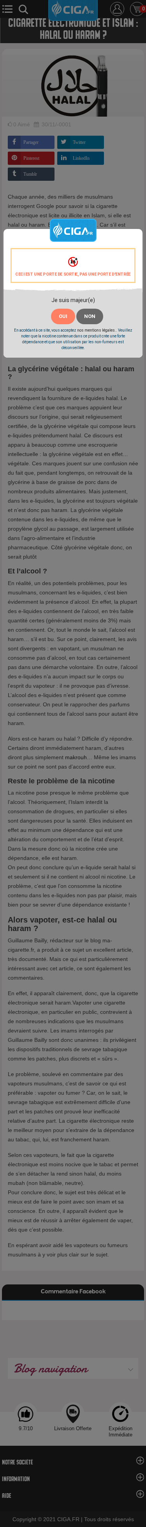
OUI (63, 316)
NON (89, 316)
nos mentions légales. (96, 330)
